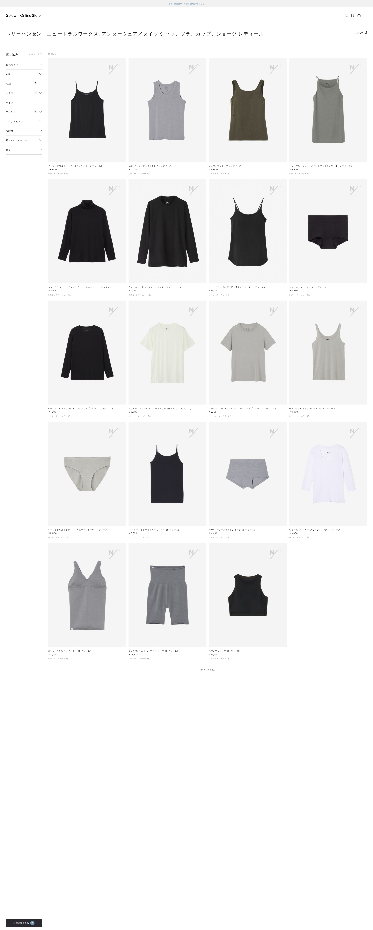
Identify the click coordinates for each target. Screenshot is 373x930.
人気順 (360, 32)
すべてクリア (35, 54)
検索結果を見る (23, 923)
